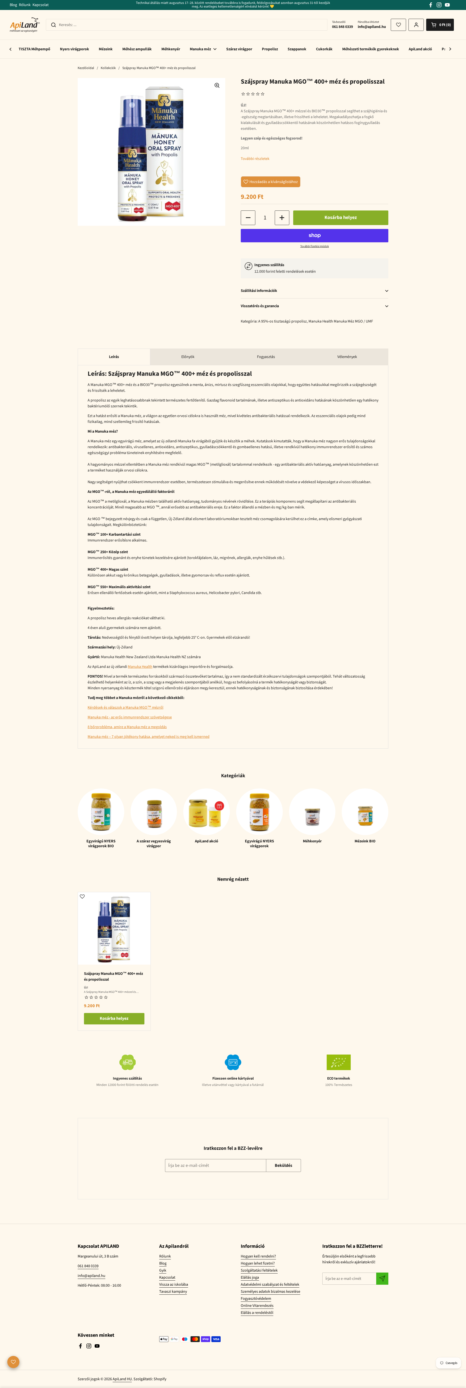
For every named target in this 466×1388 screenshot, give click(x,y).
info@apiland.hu (91, 1275)
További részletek (255, 158)
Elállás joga (250, 1277)
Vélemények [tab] (347, 356)
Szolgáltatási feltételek (259, 1270)
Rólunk (25, 5)
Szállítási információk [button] (259, 290)
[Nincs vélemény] (254, 94)
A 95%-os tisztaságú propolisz (282, 321)
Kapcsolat (41, 5)
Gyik (162, 1270)
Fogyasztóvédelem (256, 1298)
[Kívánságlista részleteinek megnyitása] (398, 25)
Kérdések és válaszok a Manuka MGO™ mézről (125, 707)
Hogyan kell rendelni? (258, 1256)
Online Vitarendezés (257, 1305)
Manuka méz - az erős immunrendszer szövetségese (130, 717)
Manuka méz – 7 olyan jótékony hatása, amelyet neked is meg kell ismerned (148, 736)
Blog (13, 5)
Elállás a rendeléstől (257, 1312)
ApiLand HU (122, 1379)
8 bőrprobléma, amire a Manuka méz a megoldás (127, 727)
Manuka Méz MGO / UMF (353, 321)
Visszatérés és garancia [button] (260, 306)
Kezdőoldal (86, 68)
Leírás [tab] (114, 356)
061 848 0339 (88, 1266)
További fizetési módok (314, 246)
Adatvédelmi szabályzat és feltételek (270, 1284)
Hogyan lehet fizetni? (258, 1263)
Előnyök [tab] (187, 356)
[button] (440, 25)
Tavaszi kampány (173, 1291)
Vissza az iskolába (173, 1284)
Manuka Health (320, 321)
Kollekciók (108, 68)
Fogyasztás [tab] (266, 356)
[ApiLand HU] (25, 24)
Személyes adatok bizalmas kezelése (270, 1291)
